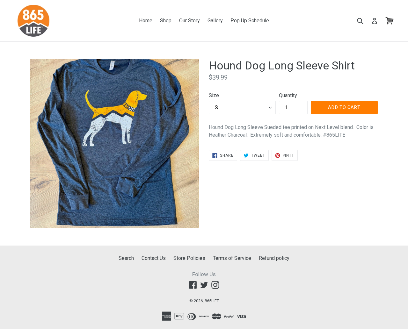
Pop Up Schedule (249, 21)
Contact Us (154, 258)
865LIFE (212, 300)
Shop (165, 21)
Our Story (189, 21)
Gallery (215, 21)
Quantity (288, 95)
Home (145, 21)
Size (214, 95)
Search (126, 258)
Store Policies (189, 258)
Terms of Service (232, 258)
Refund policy (274, 258)
